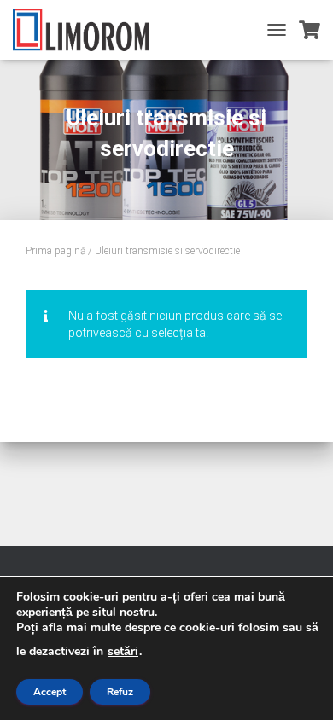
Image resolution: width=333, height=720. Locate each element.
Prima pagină (55, 251)
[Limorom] (87, 30)
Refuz (120, 692)
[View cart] (309, 29)
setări (123, 651)
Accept (49, 692)
